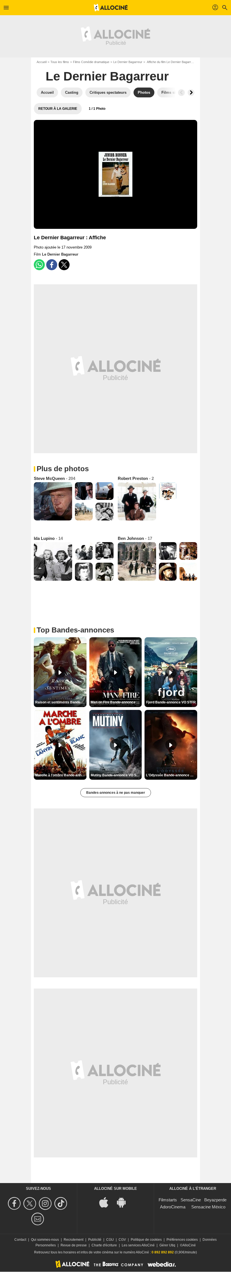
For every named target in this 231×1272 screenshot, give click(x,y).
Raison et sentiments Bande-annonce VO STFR (60, 702)
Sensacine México (208, 1206)
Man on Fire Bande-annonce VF (116, 702)
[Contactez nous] (38, 1219)
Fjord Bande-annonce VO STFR (171, 702)
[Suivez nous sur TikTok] (61, 1203)
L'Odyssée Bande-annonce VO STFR (171, 775)
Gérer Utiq (167, 1245)
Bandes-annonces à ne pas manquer (115, 793)
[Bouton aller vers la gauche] (181, 92)
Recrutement (73, 1240)
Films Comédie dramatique (91, 62)
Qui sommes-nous (45, 1240)
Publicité (94, 1240)
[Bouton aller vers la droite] (191, 92)
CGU (110, 1240)
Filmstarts (168, 1199)
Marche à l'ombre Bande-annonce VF (60, 775)
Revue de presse (74, 1245)
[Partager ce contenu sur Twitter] (64, 264)
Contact (20, 1240)
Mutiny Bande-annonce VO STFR (116, 775)
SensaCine (191, 1199)
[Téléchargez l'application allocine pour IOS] (107, 1202)
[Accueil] (111, 7)
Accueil (41, 62)
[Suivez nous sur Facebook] (15, 1203)
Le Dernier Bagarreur (127, 62)
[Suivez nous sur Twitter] (30, 1203)
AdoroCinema (172, 1206)
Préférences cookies (182, 1240)
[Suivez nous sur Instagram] (46, 1203)
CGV (122, 1240)
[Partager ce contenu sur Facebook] (51, 264)
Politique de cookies (146, 1240)
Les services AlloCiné (138, 1245)
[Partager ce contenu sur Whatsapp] (39, 264)
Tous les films (59, 62)
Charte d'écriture (104, 1245)
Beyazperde (215, 1199)
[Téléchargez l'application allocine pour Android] (124, 1202)
